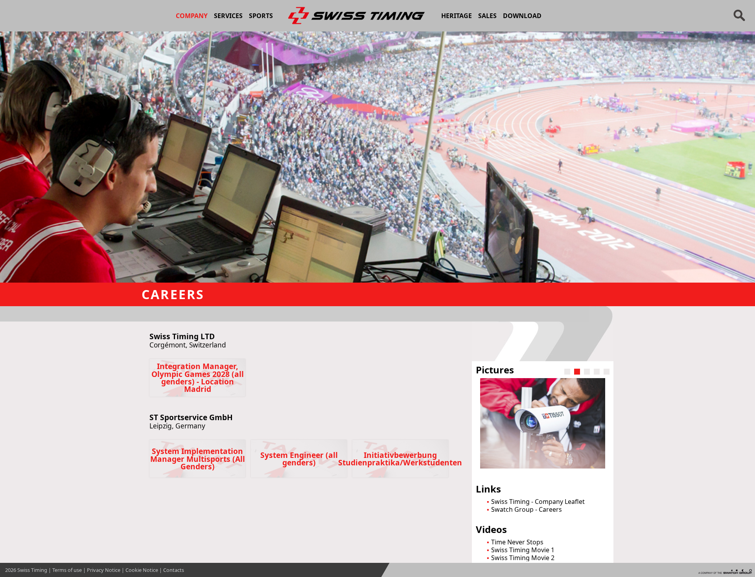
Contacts (173, 569)
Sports (261, 15)
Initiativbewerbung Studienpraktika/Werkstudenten (400, 459)
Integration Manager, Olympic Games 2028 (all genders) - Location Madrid (197, 377)
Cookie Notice (141, 569)
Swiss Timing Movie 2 (522, 557)
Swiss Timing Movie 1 (522, 550)
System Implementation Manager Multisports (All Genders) (197, 458)
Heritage (456, 15)
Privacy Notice (103, 569)
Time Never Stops (517, 542)
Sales (487, 15)
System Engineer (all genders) (299, 459)
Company (192, 15)
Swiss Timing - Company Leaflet (538, 501)
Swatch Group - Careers (526, 509)
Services (228, 15)
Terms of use (67, 569)
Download (522, 15)
